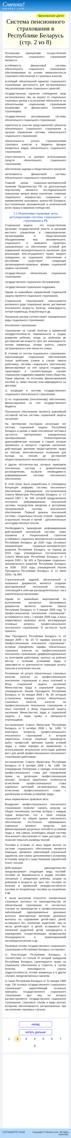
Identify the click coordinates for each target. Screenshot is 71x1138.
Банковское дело (51, 15)
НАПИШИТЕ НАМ (13, 1132)
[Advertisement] (35, 1091)
